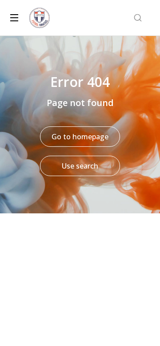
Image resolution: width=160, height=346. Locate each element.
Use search (80, 166)
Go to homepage (80, 137)
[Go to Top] (141, 327)
